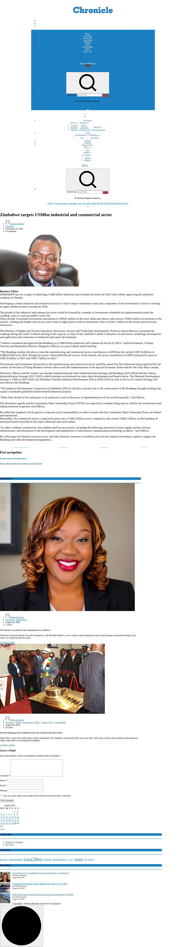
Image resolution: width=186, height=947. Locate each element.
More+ (86, 147)
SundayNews (21, 620)
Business (87, 42)
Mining (84, 125)
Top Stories (88, 36)
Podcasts (88, 58)
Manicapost (28, 722)
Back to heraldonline (87, 63)
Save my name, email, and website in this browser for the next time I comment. (37, 796)
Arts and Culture (89, 106)
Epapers (88, 158)
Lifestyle (87, 155)
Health (86, 152)
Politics (72, 123)
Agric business (60, 106)
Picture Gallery (87, 145)
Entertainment (88, 47)
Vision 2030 (87, 38)
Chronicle (9, 226)
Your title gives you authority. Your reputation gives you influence (40, 873)
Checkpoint (93, 135)
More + (86, 51)
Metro (37, 722)
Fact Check (94, 138)
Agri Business (84, 130)
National (97, 127)
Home (88, 34)
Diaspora (87, 160)
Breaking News (121, 106)
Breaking (110, 106)
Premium (87, 143)
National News (59, 859)
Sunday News (47, 722)
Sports (87, 44)
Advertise (87, 60)
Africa (51, 106)
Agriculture (72, 106)
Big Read (101, 106)
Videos (87, 49)
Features (74, 128)
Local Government (98, 130)
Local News (87, 40)
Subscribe (88, 66)
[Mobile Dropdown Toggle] (90, 51)
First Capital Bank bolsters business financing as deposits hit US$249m (42, 894)
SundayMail (60, 722)
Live (87, 150)
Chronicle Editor (17, 224)
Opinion (88, 56)
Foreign (74, 125)
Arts (80, 106)
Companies (84, 128)
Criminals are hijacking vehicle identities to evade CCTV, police (39, 884)
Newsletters (87, 120)
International (87, 54)
